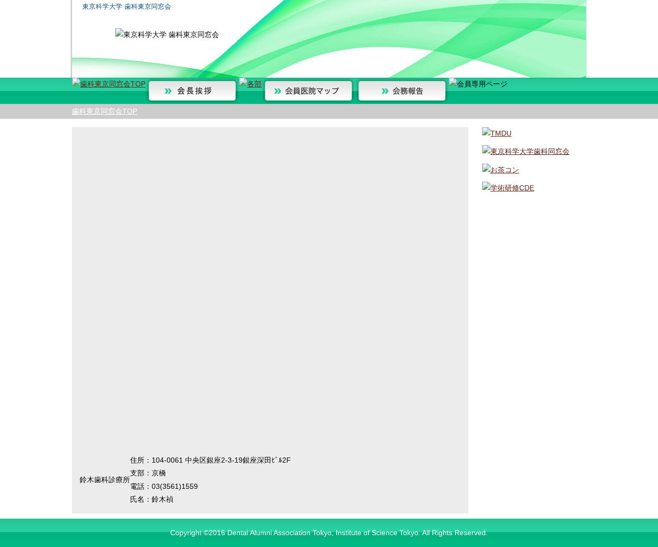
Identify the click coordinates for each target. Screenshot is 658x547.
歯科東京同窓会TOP (104, 111)
